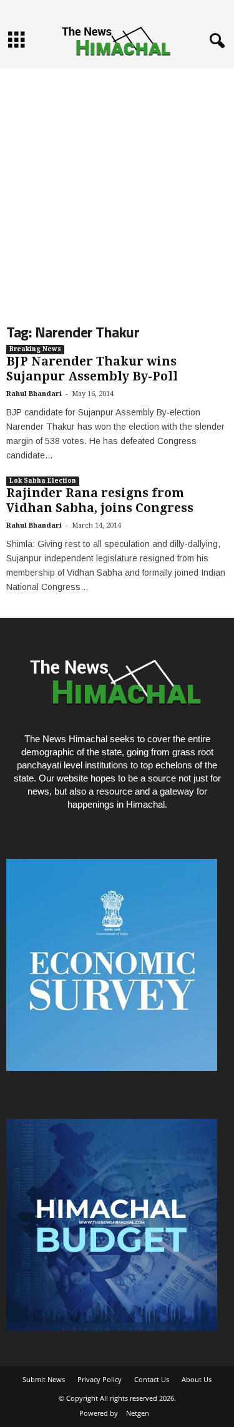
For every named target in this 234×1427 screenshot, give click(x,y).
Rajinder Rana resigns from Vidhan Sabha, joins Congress (99, 500)
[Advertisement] (117, 185)
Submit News (43, 1379)
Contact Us (151, 1379)
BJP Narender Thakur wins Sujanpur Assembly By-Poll (92, 369)
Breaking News (35, 349)
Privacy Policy (99, 1379)
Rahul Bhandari (34, 394)
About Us (197, 1379)
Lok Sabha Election (42, 480)
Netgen (137, 1413)
